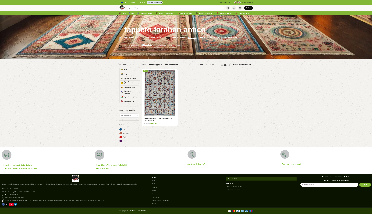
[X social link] (6, 204)
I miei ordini (155, 197)
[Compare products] (228, 8)
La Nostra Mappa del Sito (234, 186)
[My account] (240, 8)
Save (12, 204)
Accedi (154, 190)
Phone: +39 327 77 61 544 (13, 195)
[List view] (222, 64)
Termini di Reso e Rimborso (160, 200)
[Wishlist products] (234, 8)
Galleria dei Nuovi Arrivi (233, 190)
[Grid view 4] (229, 64)
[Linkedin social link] (15, 204)
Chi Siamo (155, 184)
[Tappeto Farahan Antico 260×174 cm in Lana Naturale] (160, 92)
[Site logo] (122, 8)
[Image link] (75, 178)
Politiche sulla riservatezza (160, 204)
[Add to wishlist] (175, 71)
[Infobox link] (224, 2)
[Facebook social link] (3, 204)
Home (144, 65)
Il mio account (156, 194)
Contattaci (155, 187)
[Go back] (121, 30)
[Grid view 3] (225, 64)
